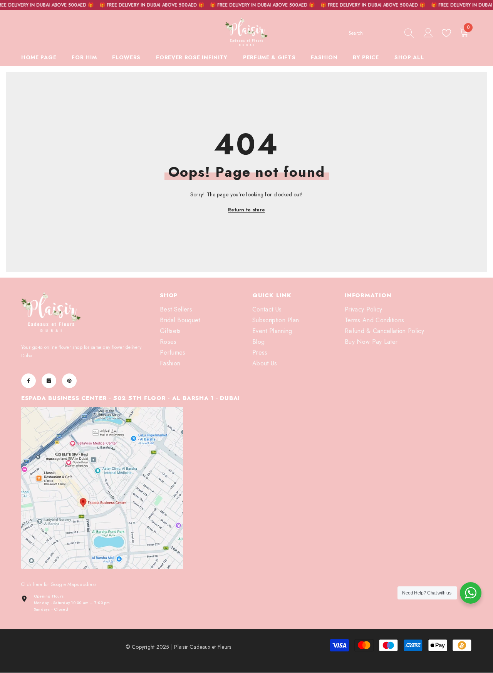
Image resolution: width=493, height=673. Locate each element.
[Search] (381, 33)
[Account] (428, 33)
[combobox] (374, 33)
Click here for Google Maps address (58, 584)
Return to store (246, 209)
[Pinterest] (69, 380)
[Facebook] (28, 380)
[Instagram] (49, 380)
